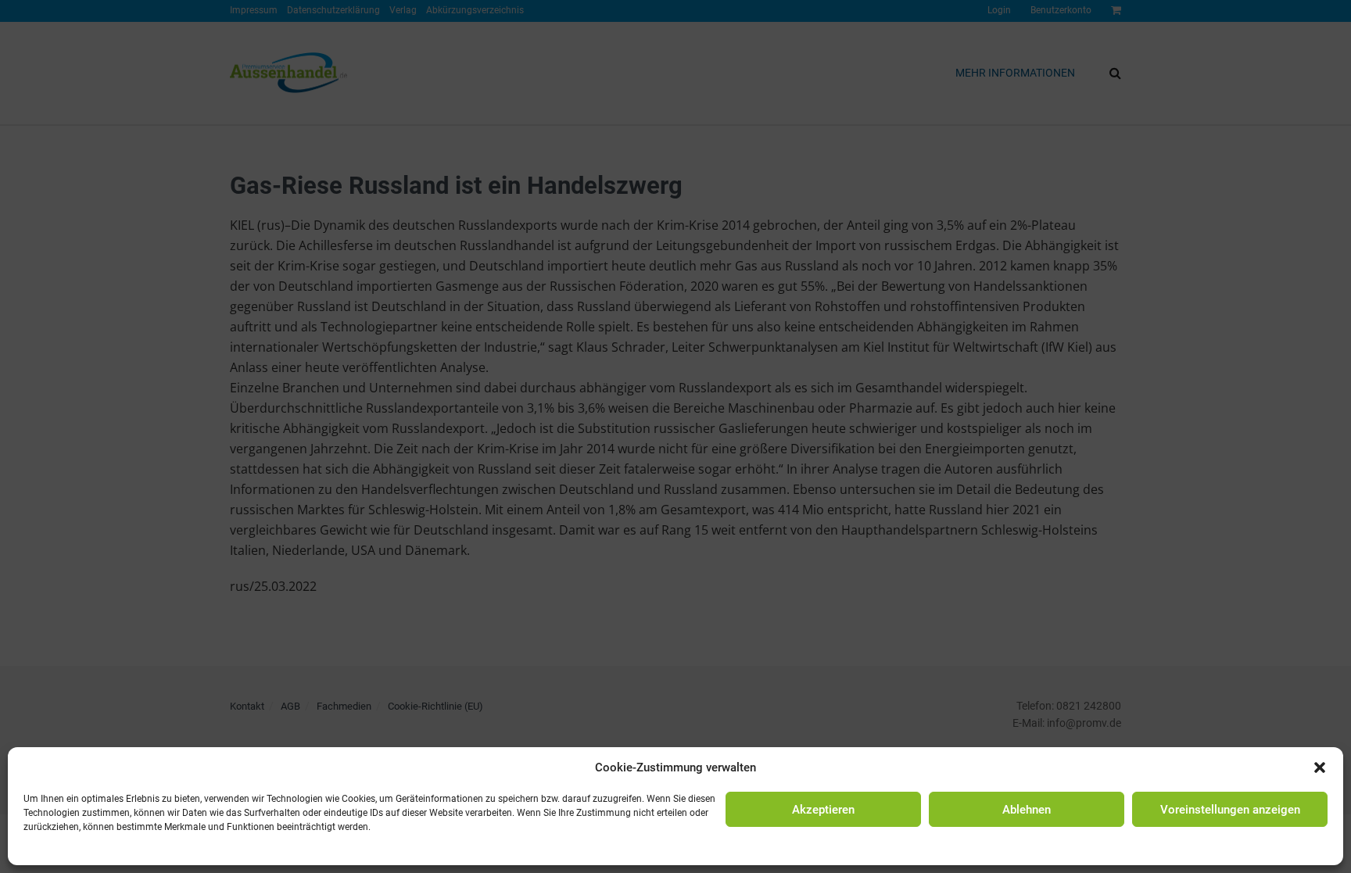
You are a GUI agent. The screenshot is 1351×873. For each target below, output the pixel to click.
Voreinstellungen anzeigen (1230, 810)
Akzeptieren (823, 810)
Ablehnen (1026, 810)
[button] (1320, 767)
